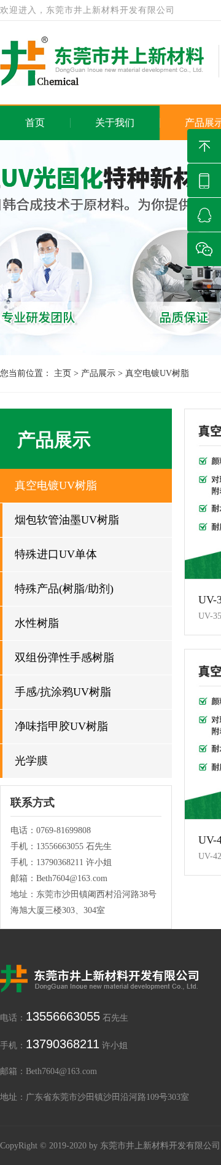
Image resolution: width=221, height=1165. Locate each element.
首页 (35, 122)
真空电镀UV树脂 (157, 373)
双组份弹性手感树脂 (64, 657)
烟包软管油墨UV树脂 (67, 520)
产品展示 (98, 373)
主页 (62, 373)
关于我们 (114, 122)
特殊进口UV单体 (56, 554)
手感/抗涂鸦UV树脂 (63, 692)
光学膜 (31, 761)
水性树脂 (37, 623)
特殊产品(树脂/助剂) (64, 588)
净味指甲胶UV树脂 (61, 726)
